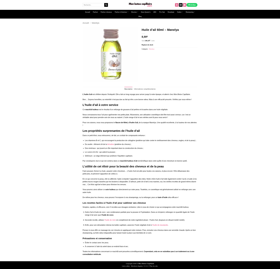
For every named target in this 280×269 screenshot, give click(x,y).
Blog (140, 16)
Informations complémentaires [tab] (145, 89)
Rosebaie (171, 12)
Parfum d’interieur (121, 12)
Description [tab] (128, 89)
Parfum (95, 12)
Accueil (87, 12)
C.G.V (146, 266)
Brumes (134, 12)
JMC (154, 12)
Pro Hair (162, 12)
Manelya (95, 23)
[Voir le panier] (184, 5)
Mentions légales (137, 266)
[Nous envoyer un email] (181, 5)
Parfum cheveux (106, 12)
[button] (176, 5)
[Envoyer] (106, 5)
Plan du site (154, 266)
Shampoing (189, 12)
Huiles (179, 12)
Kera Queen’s (145, 12)
